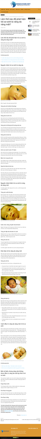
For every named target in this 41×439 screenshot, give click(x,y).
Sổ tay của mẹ (12, 9)
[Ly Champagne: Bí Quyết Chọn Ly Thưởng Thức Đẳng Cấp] (30, 22)
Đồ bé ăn (22, 9)
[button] (39, 9)
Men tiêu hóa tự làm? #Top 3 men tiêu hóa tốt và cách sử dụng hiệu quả (36, 34)
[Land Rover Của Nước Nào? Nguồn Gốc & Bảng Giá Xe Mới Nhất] (30, 30)
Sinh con (7, 9)
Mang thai (3, 9)
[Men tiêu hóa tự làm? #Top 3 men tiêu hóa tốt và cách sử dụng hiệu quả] (30, 34)
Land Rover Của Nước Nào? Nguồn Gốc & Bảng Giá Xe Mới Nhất (36, 30)
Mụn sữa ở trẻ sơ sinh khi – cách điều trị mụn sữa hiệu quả (13, 61)
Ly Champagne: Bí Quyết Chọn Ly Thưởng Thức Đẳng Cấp (36, 22)
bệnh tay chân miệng (9, 410)
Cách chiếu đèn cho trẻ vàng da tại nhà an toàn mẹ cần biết (13, 59)
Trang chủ (2, 16)
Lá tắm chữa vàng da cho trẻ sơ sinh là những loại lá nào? (12, 57)
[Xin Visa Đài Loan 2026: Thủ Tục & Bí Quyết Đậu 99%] (30, 26)
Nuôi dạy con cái (27, 9)
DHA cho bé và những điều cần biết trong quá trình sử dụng (13, 367)
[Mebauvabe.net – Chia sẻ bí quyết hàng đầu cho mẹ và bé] (20, 4)
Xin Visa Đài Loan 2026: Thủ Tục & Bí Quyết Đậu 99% (35, 26)
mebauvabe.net (24, 415)
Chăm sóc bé (18, 9)
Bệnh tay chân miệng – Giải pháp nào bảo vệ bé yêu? (12, 366)
